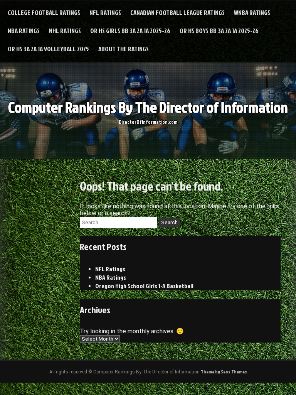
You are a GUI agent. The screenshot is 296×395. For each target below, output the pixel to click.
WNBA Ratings (252, 12)
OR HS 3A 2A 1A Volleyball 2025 (48, 48)
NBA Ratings (24, 30)
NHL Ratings (65, 30)
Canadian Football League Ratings (177, 12)
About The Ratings (123, 48)
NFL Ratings (105, 12)
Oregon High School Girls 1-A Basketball (144, 286)
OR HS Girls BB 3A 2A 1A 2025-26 (130, 30)
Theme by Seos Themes (224, 371)
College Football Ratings (44, 12)
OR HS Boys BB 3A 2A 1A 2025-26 (219, 30)
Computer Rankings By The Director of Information (148, 107)
